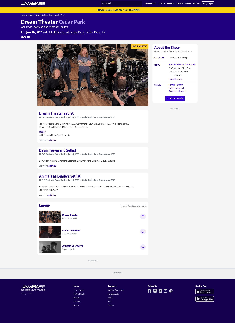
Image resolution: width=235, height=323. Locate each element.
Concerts (30, 15)
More (195, 3)
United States (41, 15)
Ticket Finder (79, 290)
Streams (77, 301)
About (110, 298)
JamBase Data (113, 294)
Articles (77, 298)
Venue (157, 65)
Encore (42, 132)
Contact (111, 305)
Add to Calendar (176, 98)
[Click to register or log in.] (143, 216)
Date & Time (159, 58)
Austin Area (60, 15)
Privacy (23, 294)
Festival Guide (79, 294)
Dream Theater (176, 85)
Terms (30, 294)
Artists (157, 85)
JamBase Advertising (116, 290)
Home (23, 15)
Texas (51, 15)
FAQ (109, 301)
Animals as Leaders (177, 91)
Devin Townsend (176, 88)
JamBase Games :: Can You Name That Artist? (119, 9)
